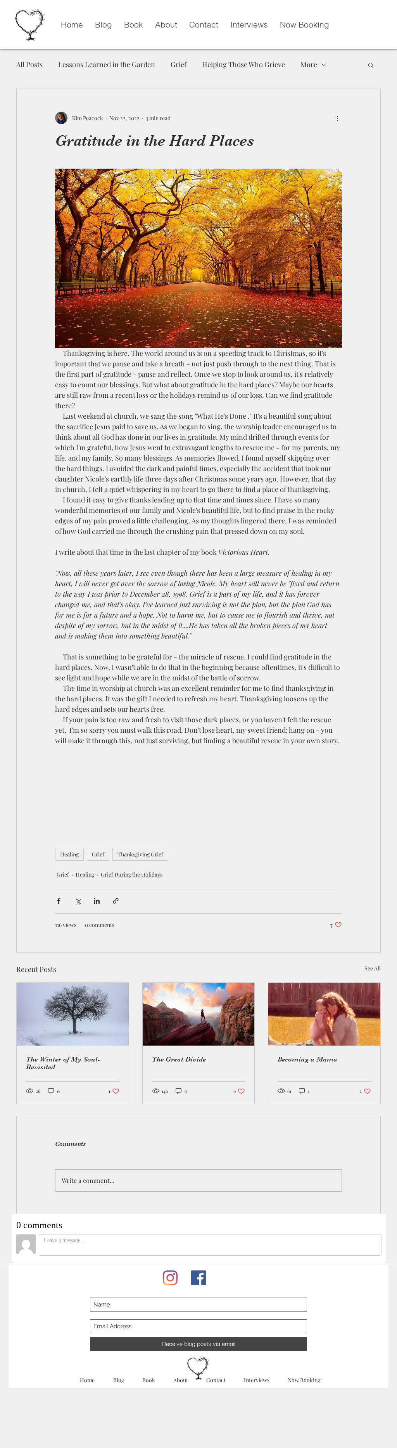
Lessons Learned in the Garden (106, 64)
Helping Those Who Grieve (243, 64)
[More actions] (337, 118)
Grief (178, 64)
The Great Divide (179, 1059)
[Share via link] (115, 900)
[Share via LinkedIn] (96, 900)
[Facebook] (198, 1277)
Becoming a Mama (307, 1059)
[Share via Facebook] (58, 900)
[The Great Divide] (199, 1014)
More (308, 64)
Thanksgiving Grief (140, 854)
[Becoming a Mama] (324, 1014)
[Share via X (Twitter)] (77, 900)
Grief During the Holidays (131, 874)
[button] (371, 65)
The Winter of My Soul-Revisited (63, 1063)
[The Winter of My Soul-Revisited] (73, 1014)
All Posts (29, 64)
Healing (69, 854)
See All (372, 968)
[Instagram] (170, 1277)
